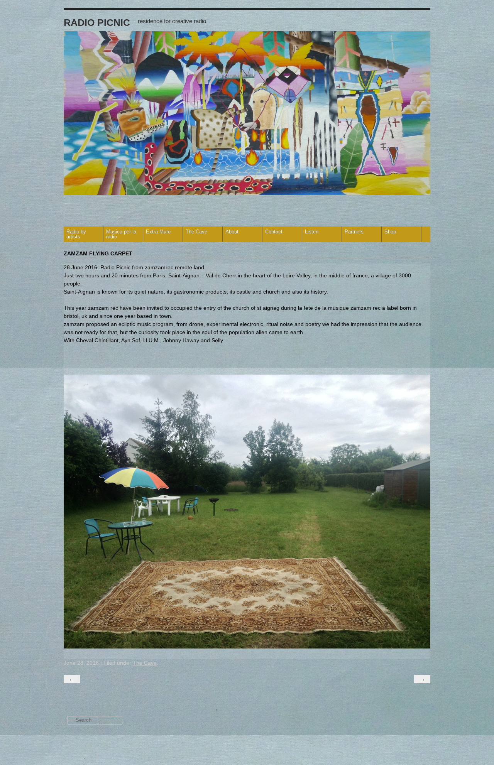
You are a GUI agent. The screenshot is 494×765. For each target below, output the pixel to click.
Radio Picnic (97, 22)
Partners (354, 232)
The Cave (196, 232)
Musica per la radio (121, 234)
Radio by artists (76, 234)
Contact (274, 232)
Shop (390, 232)
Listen (311, 232)
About (232, 232)
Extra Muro (158, 232)
